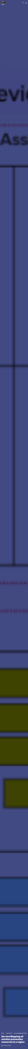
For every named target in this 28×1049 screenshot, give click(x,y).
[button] (23, 2)
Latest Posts (9, 1033)
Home (2, 1033)
